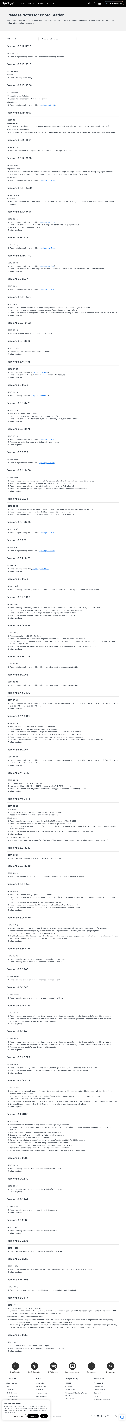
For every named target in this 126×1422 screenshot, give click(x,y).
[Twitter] (94, 1416)
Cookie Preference (56, 1416)
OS (8, 39)
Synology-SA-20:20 (47, 180)
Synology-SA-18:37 (40, 372)
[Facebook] (91, 1416)
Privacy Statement (9, 1410)
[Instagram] (101, 1416)
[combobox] (25, 39)
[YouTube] (98, 1416)
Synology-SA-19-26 (47, 222)
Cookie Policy (22, 1410)
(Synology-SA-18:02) (47, 533)
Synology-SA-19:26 (47, 248)
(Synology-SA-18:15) (47, 439)
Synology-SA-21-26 (47, 105)
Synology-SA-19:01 (46, 266)
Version (45, 39)
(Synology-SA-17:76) (40, 569)
